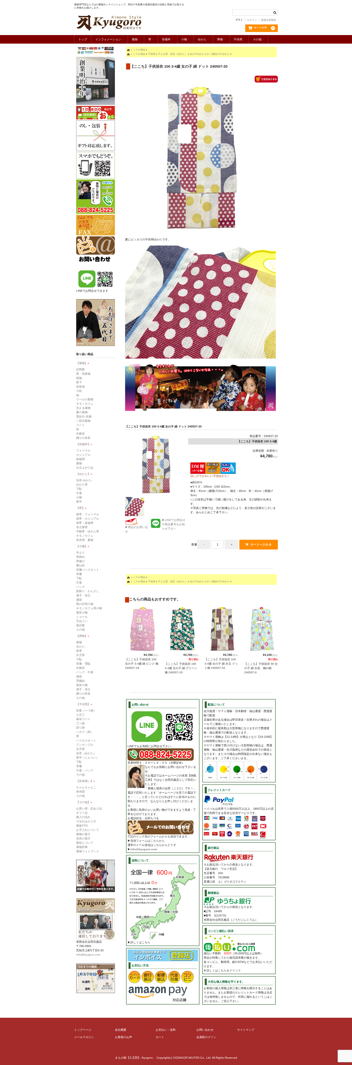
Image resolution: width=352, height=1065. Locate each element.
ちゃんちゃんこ (86, 787)
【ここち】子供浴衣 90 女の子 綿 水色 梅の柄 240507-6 (261, 668)
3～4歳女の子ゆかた (218, 54)
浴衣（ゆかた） (86, 753)
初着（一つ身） (86, 710)
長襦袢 (167, 39)
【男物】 (82, 636)
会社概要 (120, 1029)
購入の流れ (83, 817)
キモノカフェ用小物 (89, 608)
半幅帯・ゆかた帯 (87, 531)
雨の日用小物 (84, 604)
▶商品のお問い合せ (136, 529)
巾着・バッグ (84, 770)
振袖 (79, 378)
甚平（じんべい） (87, 757)
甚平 (79, 501)
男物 (221, 39)
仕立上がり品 (84, 467)
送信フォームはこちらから (147, 840)
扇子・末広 (83, 595)
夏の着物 (82, 412)
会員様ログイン (206, 1037)
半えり (80, 552)
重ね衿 (80, 565)
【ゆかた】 (84, 474)
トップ (82, 39)
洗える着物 (83, 408)
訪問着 (80, 369)
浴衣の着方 (83, 838)
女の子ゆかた (197, 54)
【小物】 (82, 546)
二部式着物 (83, 420)
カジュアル (83, 454)
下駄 (79, 488)
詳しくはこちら (140, 942)
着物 (136, 39)
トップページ (82, 1029)
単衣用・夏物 (84, 540)
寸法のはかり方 (86, 821)
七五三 (80, 714)
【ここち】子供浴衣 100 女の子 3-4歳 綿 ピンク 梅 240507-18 (141, 664)
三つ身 (80, 723)
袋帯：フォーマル (87, 514)
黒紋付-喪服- (84, 416)
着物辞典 (82, 847)
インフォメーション (109, 39)
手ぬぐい (82, 621)
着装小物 (82, 612)
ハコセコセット (86, 740)
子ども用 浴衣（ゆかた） (172, 54)
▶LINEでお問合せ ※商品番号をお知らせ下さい (173, 524)
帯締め (80, 556)
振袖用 (80, 459)
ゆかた (203, 39)
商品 (142, 49)
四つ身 (80, 727)
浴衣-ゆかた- (84, 480)
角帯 (79, 650)
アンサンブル (84, 744)
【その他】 (84, 802)
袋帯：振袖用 (84, 522)
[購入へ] (266, 80)
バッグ (80, 586)
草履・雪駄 (83, 663)
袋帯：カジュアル (87, 518)
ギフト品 (82, 812)
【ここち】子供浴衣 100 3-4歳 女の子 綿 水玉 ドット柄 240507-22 (221, 664)
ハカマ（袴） (84, 731)
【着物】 (82, 363)
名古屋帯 (82, 527)
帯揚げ (80, 561)
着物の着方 (83, 834)
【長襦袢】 (84, 444)
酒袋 (79, 599)
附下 (79, 382)
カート (160, 1037)
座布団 (80, 791)
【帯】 (81, 508)
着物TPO (82, 825)
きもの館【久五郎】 (129, 22)
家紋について (84, 842)
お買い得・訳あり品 (89, 808)
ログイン (252, 20)
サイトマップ (245, 1029)
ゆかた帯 (82, 484)
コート (80, 425)
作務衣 (80, 433)
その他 (258, 39)
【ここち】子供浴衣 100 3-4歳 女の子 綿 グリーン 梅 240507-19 (181, 668)
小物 (185, 39)
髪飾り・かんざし (87, 591)
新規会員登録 (268, 20)
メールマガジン (84, 1037)
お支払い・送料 (166, 1029)
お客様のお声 (123, 1037)
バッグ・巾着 (84, 672)
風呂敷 (80, 625)
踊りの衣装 (83, 437)
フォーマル (83, 450)
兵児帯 (80, 655)
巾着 (79, 493)
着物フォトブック (87, 851)
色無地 (80, 386)
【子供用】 (84, 704)
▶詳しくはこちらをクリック (222, 970)
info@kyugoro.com (143, 849)
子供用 (239, 39)
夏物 (79, 463)
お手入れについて (87, 830)
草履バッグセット (87, 569)
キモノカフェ (84, 403)
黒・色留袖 (83, 373)
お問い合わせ (204, 1029)
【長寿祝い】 (85, 781)
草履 (79, 574)
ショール (82, 616)
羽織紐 (80, 680)
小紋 (79, 390)
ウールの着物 (84, 399)
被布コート (83, 719)
